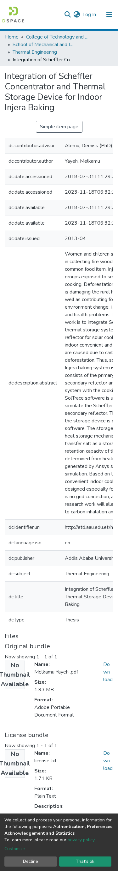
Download (108, 672)
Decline (30, 861)
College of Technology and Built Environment (57, 36)
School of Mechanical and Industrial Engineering (44, 44)
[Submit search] (67, 14)
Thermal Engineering (35, 52)
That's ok (85, 861)
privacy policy (81, 840)
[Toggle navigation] (109, 14)
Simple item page (59, 126)
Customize (14, 849)
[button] (77, 14)
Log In (89, 14)
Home (12, 36)
